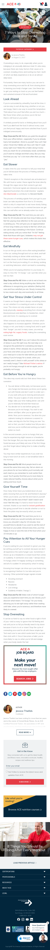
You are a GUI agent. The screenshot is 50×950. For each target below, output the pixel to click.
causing (20, 310)
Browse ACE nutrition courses (24, 809)
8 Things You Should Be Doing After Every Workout (25, 848)
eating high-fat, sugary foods (15, 332)
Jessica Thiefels (19, 55)
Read (24, 732)
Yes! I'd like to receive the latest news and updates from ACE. (25, 773)
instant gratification (37, 505)
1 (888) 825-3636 (25, 915)
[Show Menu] (3, 4)
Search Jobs (24, 679)
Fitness (25, 841)
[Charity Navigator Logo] (18, 929)
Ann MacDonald (9, 194)
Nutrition (25, 27)
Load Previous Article (24, 863)
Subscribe (24, 782)
